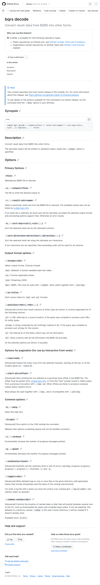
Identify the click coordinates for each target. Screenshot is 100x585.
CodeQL (62, 11)
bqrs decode (93, 11)
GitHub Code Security (74, 45)
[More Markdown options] (27, 57)
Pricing (47, 576)
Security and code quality (19, 11)
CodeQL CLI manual (77, 11)
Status (40, 576)
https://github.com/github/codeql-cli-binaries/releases (54, 95)
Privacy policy (10, 544)
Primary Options (14, 168)
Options (10, 160)
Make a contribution (63, 547)
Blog (68, 576)
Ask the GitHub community (18, 561)
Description (13, 137)
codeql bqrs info (21, 208)
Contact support (13, 565)
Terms (25, 576)
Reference (37, 11)
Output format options (18, 253)
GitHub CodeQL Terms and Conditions (67, 42)
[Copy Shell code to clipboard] (89, 119)
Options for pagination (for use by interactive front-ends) (39, 350)
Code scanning (50, 11)
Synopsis (11, 111)
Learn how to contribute (59, 551)
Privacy (33, 576)
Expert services (58, 576)
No (21, 540)
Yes (11, 540)
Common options (15, 399)
